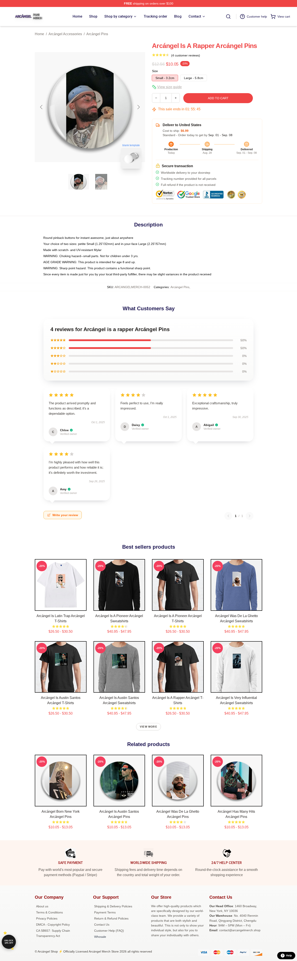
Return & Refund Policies (111, 918)
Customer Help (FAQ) (109, 930)
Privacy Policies (46, 918)
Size (155, 71)
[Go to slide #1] (78, 182)
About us (42, 906)
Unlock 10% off (8, 942)
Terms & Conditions (49, 912)
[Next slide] (138, 107)
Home (39, 34)
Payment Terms (105, 912)
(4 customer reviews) (185, 55)
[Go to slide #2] (101, 182)
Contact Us (101, 924)
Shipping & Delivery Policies (113, 906)
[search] (228, 16)
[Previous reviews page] (228, 516)
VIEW (60, 606)
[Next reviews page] (250, 516)
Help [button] (289, 955)
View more (148, 726)
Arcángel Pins (97, 34)
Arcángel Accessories (65, 34)
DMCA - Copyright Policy (53, 924)
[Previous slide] (41, 107)
